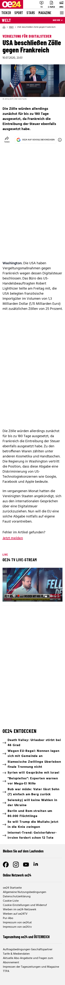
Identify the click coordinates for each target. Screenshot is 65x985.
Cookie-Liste (11, 901)
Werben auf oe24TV (15, 914)
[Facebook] (6, 864)
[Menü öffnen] (61, 13)
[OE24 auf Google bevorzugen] (60, 140)
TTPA (6, 971)
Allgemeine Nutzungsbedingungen (24, 892)
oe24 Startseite (12, 888)
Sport (18, 12)
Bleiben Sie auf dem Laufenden (23, 851)
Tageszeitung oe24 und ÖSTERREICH (26, 937)
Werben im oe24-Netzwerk (19, 909)
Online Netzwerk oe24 (17, 875)
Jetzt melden (13, 538)
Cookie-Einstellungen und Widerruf (25, 905)
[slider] (20, 595)
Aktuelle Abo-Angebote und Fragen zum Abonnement (28, 960)
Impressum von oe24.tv (17, 927)
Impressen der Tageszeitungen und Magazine (31, 967)
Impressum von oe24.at (17, 922)
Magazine (44, 12)
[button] (8, 596)
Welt (6, 20)
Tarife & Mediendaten (16, 954)
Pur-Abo (8, 918)
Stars (31, 12)
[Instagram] (16, 864)
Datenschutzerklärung (17, 896)
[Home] (4, 27)
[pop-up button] (51, 596)
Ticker (6, 12)
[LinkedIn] (36, 864)
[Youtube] (26, 864)
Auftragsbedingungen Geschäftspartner (27, 949)
